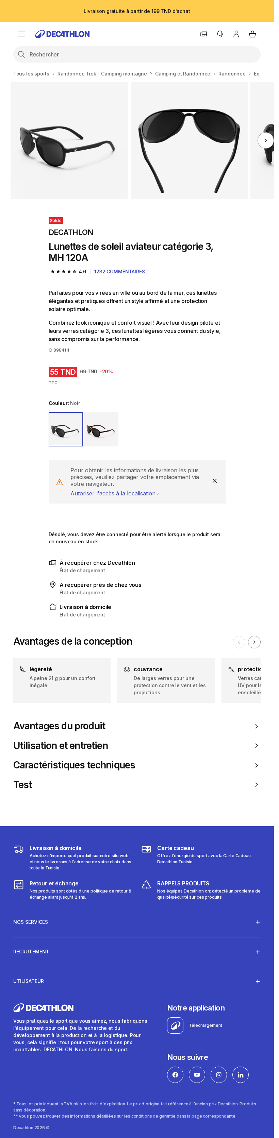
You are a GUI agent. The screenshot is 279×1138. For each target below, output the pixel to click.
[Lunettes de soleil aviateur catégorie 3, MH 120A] (69, 140)
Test (22, 785)
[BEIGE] (101, 429)
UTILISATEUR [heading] (28, 981)
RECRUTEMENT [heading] (31, 951)
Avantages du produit (59, 726)
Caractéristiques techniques (74, 765)
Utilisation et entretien (60, 745)
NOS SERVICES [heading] (30, 922)
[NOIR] (66, 429)
